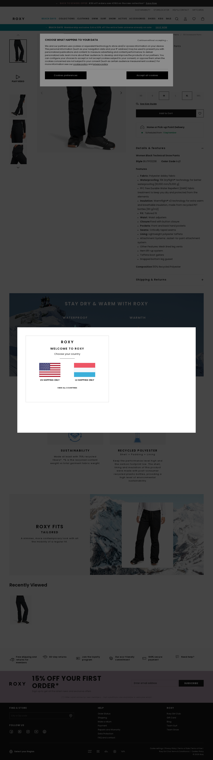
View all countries (67, 387)
